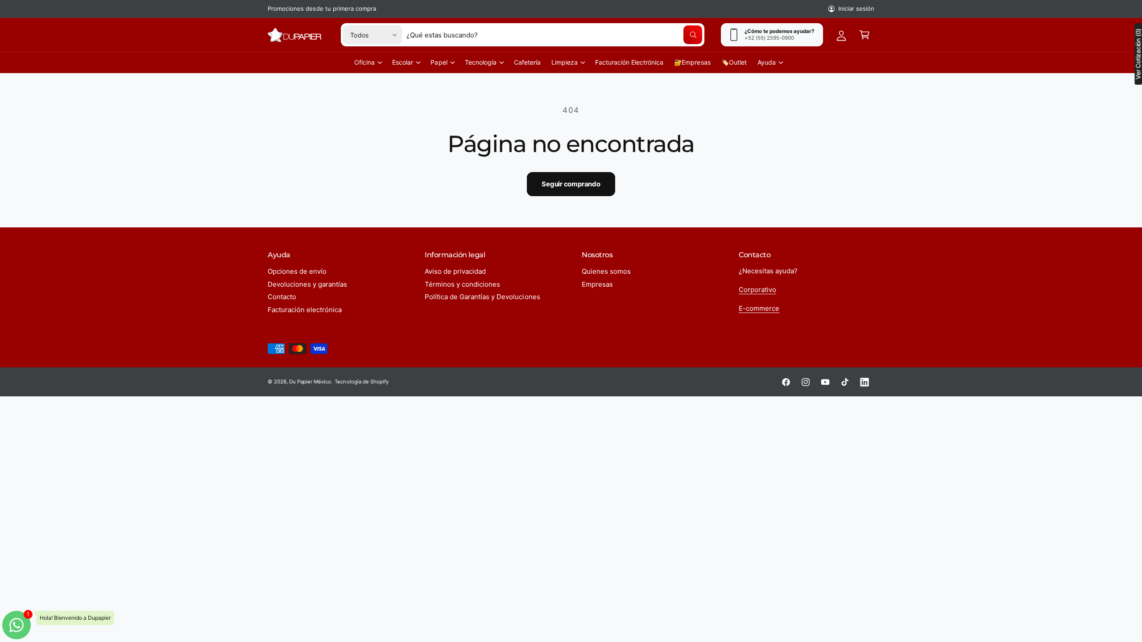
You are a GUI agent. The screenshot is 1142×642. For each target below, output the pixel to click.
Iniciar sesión (856, 8)
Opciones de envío (297, 271)
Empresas (597, 284)
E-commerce (759, 308)
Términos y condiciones (462, 284)
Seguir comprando (571, 184)
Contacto (282, 296)
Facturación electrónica (305, 309)
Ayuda (766, 62)
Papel (438, 62)
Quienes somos (606, 271)
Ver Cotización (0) (1138, 54)
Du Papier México (310, 382)
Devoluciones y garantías (307, 284)
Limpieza (564, 62)
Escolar (402, 62)
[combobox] (554, 34)
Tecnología (481, 62)
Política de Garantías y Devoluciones (482, 296)
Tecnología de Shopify (361, 382)
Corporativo (757, 289)
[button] (864, 34)
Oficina (364, 62)
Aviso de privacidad (455, 271)
